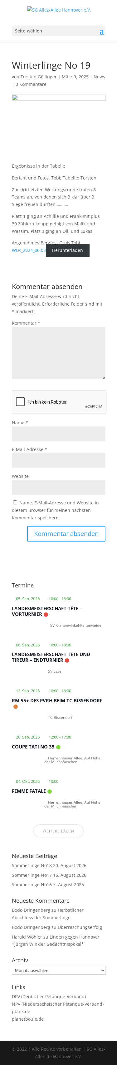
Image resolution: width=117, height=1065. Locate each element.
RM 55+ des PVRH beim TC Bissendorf (57, 700)
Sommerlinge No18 (32, 865)
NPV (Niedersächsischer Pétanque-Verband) (58, 1004)
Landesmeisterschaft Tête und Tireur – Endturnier (51, 657)
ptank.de (21, 1011)
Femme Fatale (29, 791)
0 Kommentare (31, 84)
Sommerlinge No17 (32, 875)
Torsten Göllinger (39, 77)
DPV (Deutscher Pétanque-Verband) (49, 996)
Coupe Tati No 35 (33, 747)
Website (20, 476)
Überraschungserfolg (80, 927)
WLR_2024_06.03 (29, 250)
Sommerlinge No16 (32, 884)
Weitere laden (58, 831)
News (99, 77)
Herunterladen (67, 250)
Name (20, 422)
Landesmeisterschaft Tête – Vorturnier (47, 611)
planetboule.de (28, 1019)
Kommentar (26, 323)
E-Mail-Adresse (29, 449)
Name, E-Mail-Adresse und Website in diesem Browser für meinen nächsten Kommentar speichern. (55, 510)
